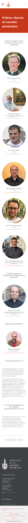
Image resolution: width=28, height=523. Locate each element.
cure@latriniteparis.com (14, 81)
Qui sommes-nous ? (7, 503)
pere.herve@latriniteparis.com (14, 118)
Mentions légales (10, 521)
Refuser (14, 518)
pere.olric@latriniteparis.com (14, 315)
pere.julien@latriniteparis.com (14, 154)
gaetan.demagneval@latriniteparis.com (14, 353)
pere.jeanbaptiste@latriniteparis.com (14, 265)
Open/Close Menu (2, 4)
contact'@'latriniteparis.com (12, 492)
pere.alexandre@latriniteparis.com (14, 192)
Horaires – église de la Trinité (9, 504)
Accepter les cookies (14, 514)
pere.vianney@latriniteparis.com (14, 229)
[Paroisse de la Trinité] (14, 4)
